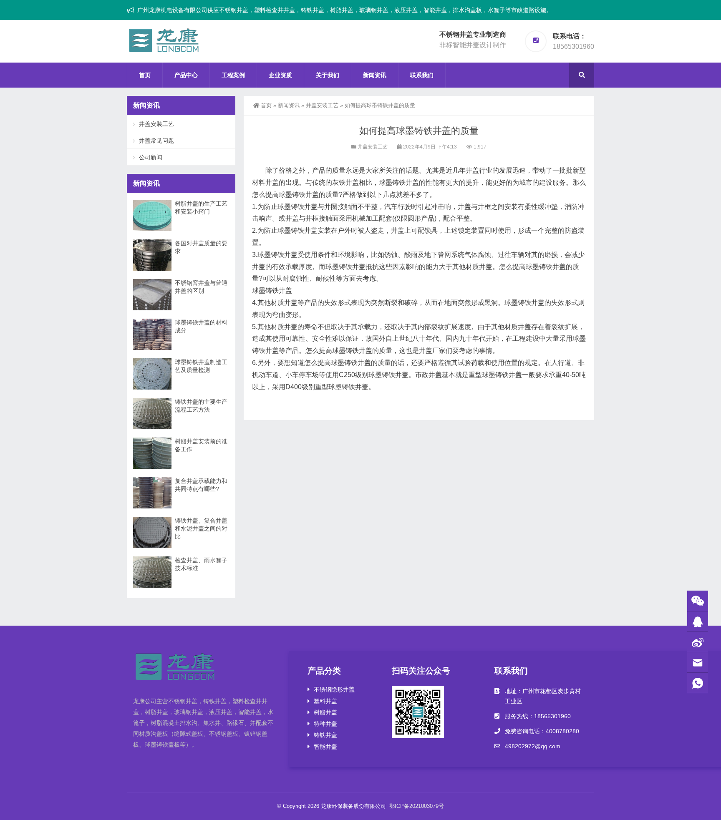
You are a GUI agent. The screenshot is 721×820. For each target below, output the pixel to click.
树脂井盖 (325, 712)
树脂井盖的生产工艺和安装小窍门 (201, 207)
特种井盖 (325, 723)
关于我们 (327, 75)
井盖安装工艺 (322, 105)
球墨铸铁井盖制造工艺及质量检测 (201, 366)
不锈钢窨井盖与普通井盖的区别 (201, 286)
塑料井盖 (325, 701)
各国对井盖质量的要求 (201, 247)
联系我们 (422, 75)
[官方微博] (697, 642)
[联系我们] (697, 621)
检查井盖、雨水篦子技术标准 (201, 564)
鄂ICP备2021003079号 (416, 806)
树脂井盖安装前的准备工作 (201, 445)
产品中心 (186, 75)
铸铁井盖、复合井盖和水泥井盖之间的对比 (201, 528)
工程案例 (233, 75)
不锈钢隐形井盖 (334, 689)
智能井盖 (325, 746)
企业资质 (280, 75)
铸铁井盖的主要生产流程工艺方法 (201, 405)
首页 (145, 75)
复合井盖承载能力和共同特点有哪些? (201, 485)
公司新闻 (150, 157)
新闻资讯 (374, 75)
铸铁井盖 (325, 735)
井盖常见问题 (156, 140)
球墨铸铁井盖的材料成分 (201, 326)
